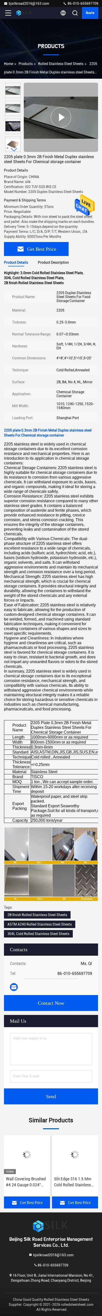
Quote (90, 13)
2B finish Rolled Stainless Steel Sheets (37, 915)
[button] (14, 149)
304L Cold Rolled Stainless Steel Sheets (38, 934)
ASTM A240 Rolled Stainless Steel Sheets (39, 924)
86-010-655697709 (82, 3)
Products (26, 64)
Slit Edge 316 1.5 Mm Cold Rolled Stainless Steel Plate (72, 1182)
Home (8, 64)
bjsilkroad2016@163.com (29, 3)
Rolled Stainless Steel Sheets (60, 64)
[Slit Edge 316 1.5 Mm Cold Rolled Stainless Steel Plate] (75, 1154)
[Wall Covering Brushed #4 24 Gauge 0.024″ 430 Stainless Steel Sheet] (27, 1154)
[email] (14, 987)
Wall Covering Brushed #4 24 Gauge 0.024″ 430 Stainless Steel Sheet (26, 1182)
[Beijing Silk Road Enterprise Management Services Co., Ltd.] (24, 13)
